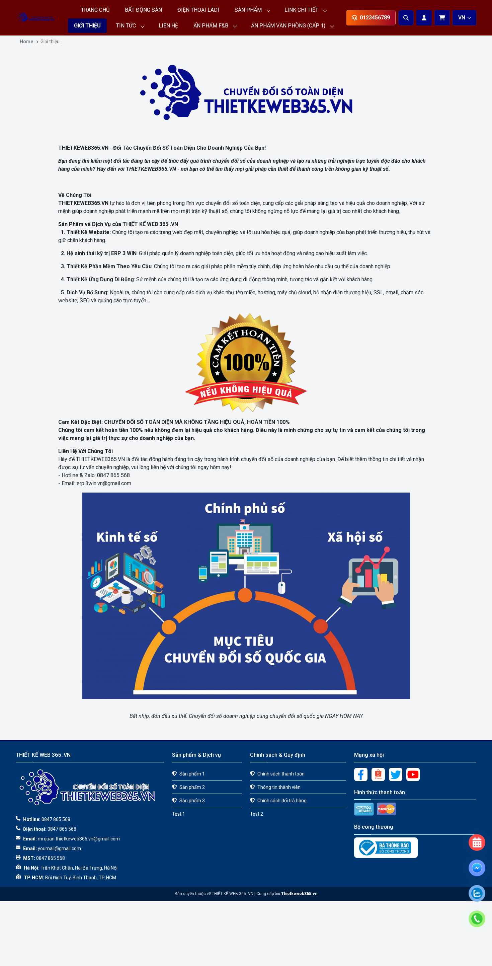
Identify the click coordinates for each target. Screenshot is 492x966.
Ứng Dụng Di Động (111, 279)
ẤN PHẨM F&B (210, 25)
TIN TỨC (126, 25)
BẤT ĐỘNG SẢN (143, 10)
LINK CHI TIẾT (301, 10)
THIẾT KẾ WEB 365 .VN (150, 224)
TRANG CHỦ (95, 10)
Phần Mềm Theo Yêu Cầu (120, 266)
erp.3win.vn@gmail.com (104, 483)
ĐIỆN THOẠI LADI (198, 10)
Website (99, 232)
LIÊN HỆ (168, 25)
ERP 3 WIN (124, 253)
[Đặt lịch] (477, 817)
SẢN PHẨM (248, 10)
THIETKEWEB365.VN (83, 148)
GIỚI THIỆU (87, 25)
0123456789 (375, 17)
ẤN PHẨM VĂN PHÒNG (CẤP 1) (288, 25)
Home (26, 41)
